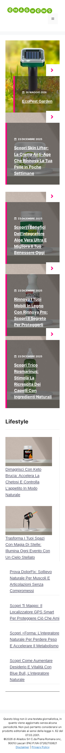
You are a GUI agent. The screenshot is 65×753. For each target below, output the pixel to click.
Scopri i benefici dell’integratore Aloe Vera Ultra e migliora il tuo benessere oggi (30, 240)
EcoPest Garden (37, 101)
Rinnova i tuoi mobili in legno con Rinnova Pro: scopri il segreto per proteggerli (31, 312)
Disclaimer (22, 747)
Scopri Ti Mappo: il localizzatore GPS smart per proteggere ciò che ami (34, 611)
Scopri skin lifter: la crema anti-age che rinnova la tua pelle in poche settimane (33, 160)
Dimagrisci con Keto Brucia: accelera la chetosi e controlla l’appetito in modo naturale (23, 482)
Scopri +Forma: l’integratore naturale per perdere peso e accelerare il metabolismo (34, 639)
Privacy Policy (40, 747)
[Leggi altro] (53, 70)
